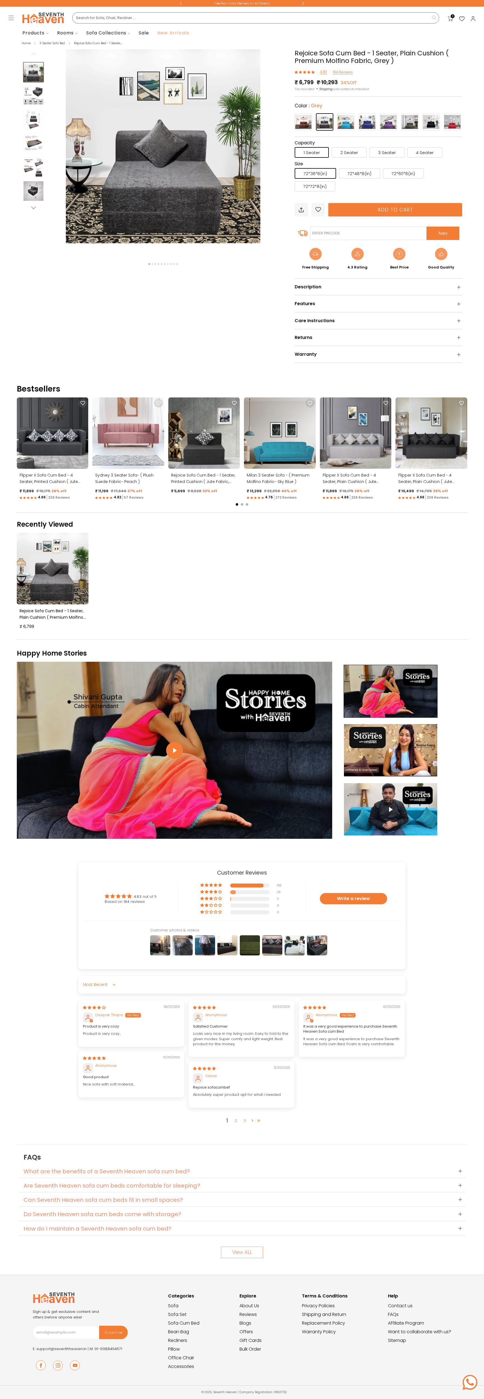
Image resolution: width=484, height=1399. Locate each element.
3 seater (387, 153)
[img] (94, 1007)
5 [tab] (161, 264)
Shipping (325, 89)
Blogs (245, 1323)
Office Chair (181, 1358)
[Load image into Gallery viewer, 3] (33, 120)
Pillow (174, 1349)
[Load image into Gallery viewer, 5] (33, 167)
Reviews (248, 1314)
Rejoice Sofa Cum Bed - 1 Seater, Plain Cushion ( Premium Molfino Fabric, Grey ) (51, 617)
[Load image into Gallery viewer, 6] (33, 191)
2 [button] (236, 1120)
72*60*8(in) (403, 173)
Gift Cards (250, 1340)
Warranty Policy (319, 1332)
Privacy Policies (318, 1306)
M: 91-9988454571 (106, 1348)
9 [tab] (174, 264)
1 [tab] (149, 264)
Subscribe (113, 1332)
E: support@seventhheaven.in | (61, 1348)
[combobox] (255, 17)
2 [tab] (152, 264)
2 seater (349, 153)
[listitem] (242, 3)
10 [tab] (177, 264)
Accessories (181, 1366)
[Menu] (11, 18)
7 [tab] (168, 264)
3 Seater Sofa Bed (52, 43)
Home (26, 43)
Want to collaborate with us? (419, 1332)
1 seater (312, 153)
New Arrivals (173, 33)
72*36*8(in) (315, 173)
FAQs (393, 1314)
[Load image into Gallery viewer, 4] (33, 143)
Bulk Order (250, 1349)
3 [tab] (155, 264)
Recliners (177, 1340)
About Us (249, 1306)
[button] (305, 72)
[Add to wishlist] (318, 209)
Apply (443, 233)
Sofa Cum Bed (183, 1323)
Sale (144, 33)
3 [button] (245, 1120)
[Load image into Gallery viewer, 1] (33, 72)
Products (33, 33)
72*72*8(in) (315, 186)
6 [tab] (165, 264)
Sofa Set (177, 1314)
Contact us (400, 1306)
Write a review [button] (353, 898)
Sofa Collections (106, 33)
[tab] (237, 504)
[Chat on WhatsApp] (470, 1382)
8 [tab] (171, 264)
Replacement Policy (323, 1323)
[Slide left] (33, 55)
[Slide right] (33, 208)
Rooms (65, 33)
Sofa (173, 1306)
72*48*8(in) (359, 173)
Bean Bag (178, 1332)
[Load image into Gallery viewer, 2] (33, 96)
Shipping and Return (324, 1314)
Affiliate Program (406, 1323)
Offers (246, 1332)
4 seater (425, 153)
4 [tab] (158, 264)
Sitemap (397, 1340)
